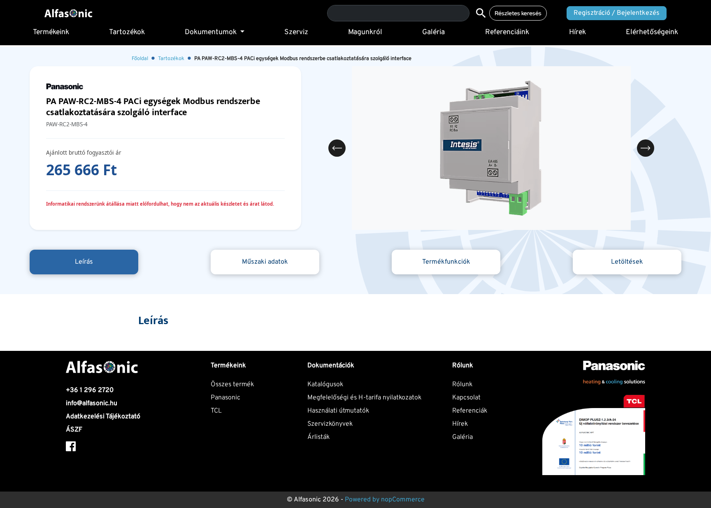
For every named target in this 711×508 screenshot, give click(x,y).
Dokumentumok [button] (211, 32)
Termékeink (51, 32)
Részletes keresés (518, 13)
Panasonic (225, 398)
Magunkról (365, 32)
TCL (216, 411)
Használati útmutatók (338, 411)
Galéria (433, 32)
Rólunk (462, 384)
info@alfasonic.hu (91, 403)
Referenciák (469, 411)
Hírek (577, 32)
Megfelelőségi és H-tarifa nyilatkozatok (364, 398)
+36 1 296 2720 (90, 390)
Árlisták (318, 437)
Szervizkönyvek (330, 424)
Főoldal (140, 59)
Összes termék (232, 384)
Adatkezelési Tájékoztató (103, 417)
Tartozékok (127, 32)
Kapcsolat (466, 398)
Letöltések (627, 262)
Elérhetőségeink (652, 32)
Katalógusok (325, 384)
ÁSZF (74, 430)
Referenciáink (507, 32)
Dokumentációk (330, 366)
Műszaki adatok (265, 262)
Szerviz (296, 32)
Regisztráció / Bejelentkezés (617, 13)
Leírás (84, 262)
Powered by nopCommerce (385, 500)
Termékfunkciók (446, 262)
